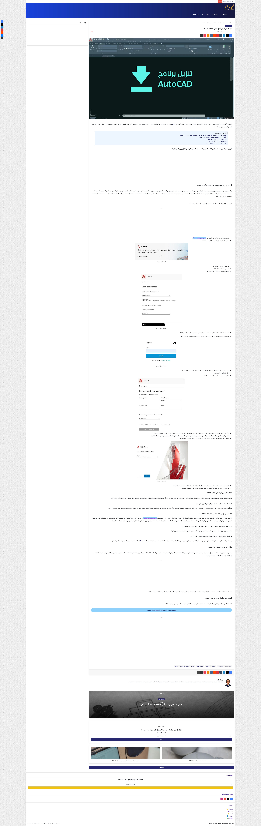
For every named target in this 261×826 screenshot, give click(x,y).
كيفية (173, 124)
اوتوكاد (213, 666)
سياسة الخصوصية (44, 823)
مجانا (176, 666)
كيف (140, 541)
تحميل (207, 666)
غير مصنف (231, 813)
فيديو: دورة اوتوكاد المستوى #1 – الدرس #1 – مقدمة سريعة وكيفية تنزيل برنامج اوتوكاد (203, 135)
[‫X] (219, 684)
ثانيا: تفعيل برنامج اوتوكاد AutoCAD (216, 139)
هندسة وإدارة (215, 14)
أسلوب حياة (196, 14)
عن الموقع (54, 823)
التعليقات (161, 767)
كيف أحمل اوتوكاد (184, 666)
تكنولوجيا (225, 14)
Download (220, 666)
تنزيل (192, 666)
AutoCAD (227, 666)
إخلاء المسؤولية (30, 823)
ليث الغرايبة (229, 31)
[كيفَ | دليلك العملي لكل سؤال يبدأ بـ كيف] (229, 7)
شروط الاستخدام (37, 823)
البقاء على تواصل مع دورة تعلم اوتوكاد (216, 143)
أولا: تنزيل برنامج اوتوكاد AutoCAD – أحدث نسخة (212, 137)
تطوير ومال (206, 14)
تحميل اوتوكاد (200, 666)
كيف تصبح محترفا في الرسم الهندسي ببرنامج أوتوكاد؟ (161, 610)
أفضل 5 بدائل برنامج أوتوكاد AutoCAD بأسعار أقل (161, 704)
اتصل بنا (49, 823)
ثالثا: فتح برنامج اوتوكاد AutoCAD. (216, 141)
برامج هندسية (218, 22)
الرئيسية (229, 22)
